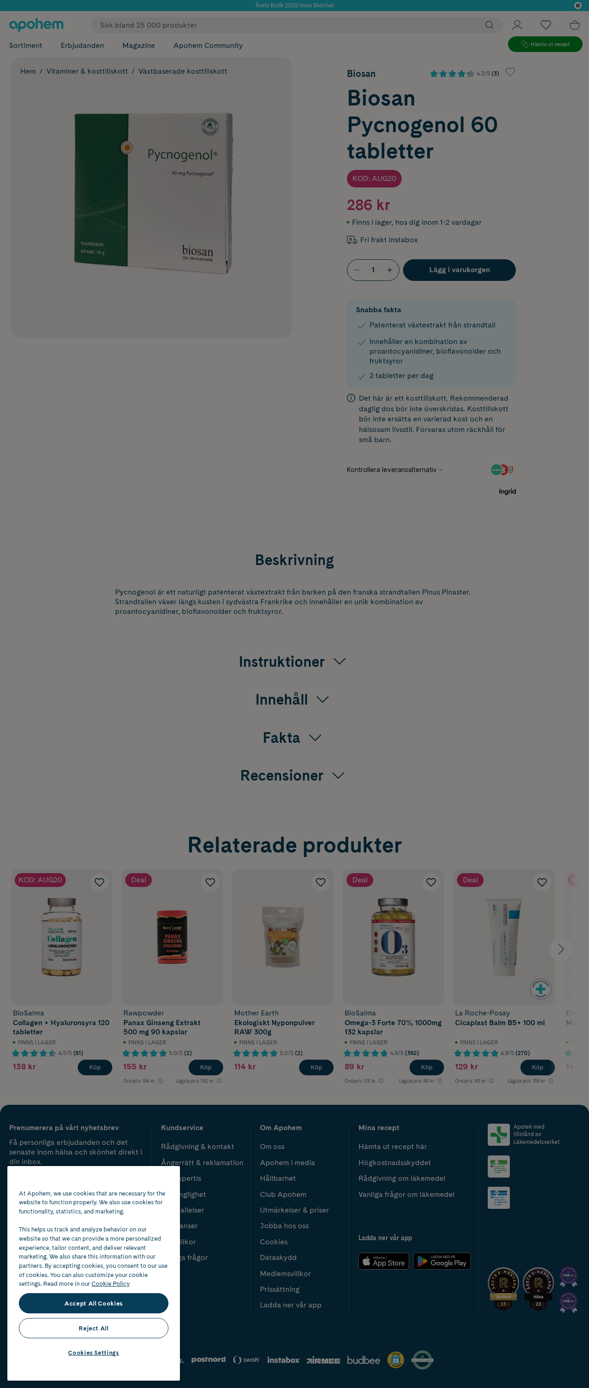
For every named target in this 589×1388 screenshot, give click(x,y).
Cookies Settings (93, 1352)
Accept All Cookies (93, 1303)
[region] (93, 1273)
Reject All (94, 1328)
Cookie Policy (111, 1283)
